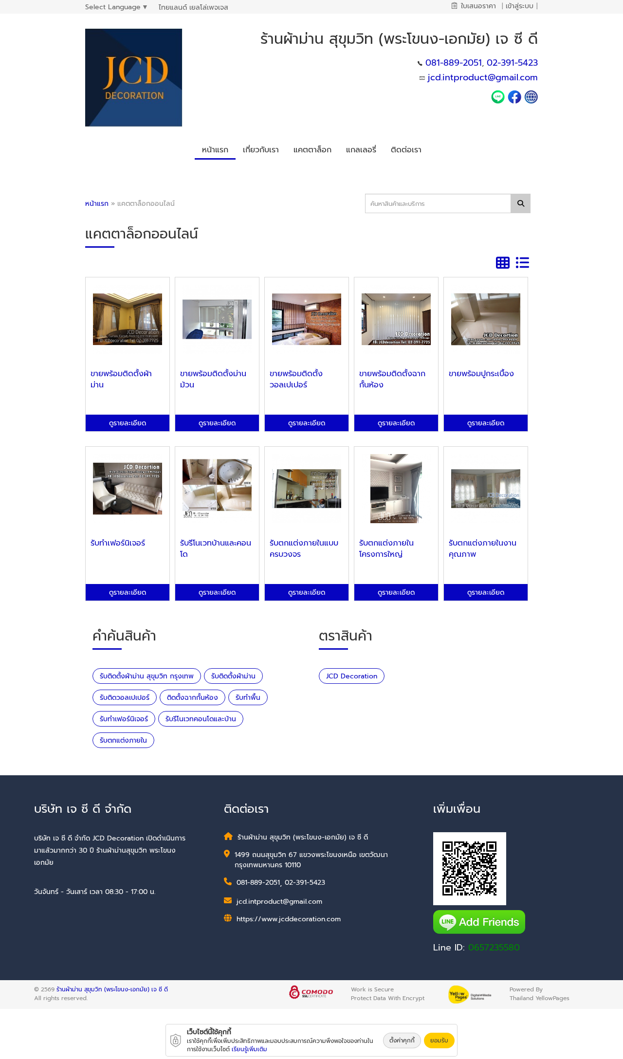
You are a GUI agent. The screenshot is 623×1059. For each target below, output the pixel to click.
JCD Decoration (351, 676)
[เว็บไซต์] (531, 96)
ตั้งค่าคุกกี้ (402, 1040)
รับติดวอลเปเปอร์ (124, 698)
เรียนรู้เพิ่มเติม (249, 1049)
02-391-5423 (512, 63)
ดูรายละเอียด (127, 423)
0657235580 (494, 947)
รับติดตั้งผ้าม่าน (233, 676)
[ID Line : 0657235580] (499, 96)
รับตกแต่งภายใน (123, 740)
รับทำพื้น (248, 698)
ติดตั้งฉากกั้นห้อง (192, 698)
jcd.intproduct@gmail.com (483, 77)
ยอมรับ (439, 1040)
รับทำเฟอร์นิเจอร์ (124, 719)
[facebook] (514, 96)
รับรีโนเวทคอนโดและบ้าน (200, 719)
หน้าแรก (97, 204)
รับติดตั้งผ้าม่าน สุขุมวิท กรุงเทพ (147, 676)
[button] (261, 148)
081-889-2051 (453, 63)
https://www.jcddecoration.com (289, 919)
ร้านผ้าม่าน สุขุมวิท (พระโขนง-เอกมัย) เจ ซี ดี (112, 989)
